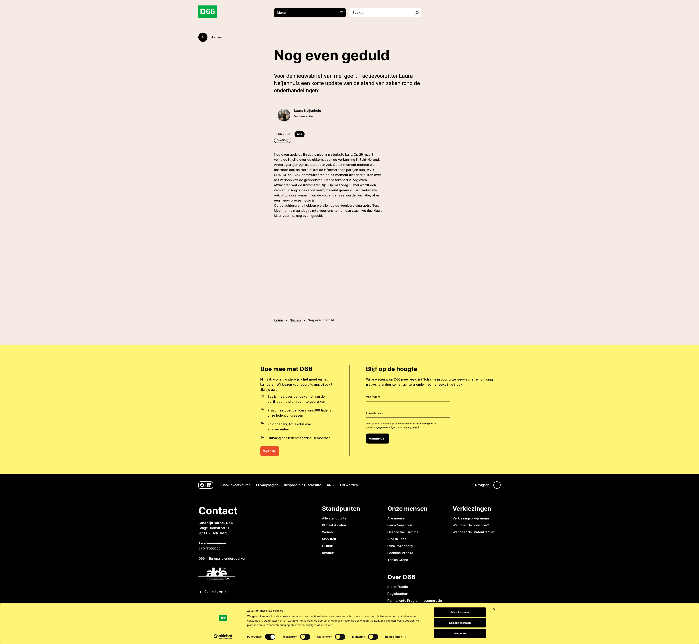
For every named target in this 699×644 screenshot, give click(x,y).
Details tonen (393, 636)
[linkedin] (209, 485)
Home (278, 320)
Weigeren (460, 633)
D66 (299, 134)
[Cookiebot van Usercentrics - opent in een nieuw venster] (223, 637)
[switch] (305, 637)
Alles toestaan (460, 612)
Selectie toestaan (460, 622)
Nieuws (295, 320)
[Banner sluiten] (494, 608)
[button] (312, 12)
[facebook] (202, 485)
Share (281, 140)
